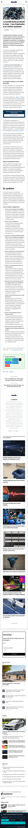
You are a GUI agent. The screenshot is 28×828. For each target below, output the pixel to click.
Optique (5, 477)
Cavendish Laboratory (18, 130)
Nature (17, 97)
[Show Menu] (1, 2)
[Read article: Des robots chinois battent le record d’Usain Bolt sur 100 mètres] (14, 606)
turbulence (11, 371)
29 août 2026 (11, 734)
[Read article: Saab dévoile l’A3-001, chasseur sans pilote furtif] (14, 562)
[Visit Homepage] (14, 2)
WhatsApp (9, 359)
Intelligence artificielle (8, 546)
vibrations (11, 71)
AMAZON (3, 798)
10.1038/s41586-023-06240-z (17, 349)
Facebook (9, 362)
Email (8, 365)
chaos (7, 371)
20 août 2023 (12, 29)
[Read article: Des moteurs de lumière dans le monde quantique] (14, 494)
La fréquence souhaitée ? (8, 647)
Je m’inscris (12, 822)
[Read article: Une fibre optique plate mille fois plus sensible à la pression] (14, 471)
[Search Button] (26, 2)
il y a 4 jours (5, 619)
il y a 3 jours (5, 552)
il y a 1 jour (5, 506)
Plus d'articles (14, 623)
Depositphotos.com (17, 791)
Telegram (16, 362)
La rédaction (6, 29)
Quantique (6, 500)
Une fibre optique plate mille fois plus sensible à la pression (13, 776)
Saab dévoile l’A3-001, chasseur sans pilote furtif (14, 571)
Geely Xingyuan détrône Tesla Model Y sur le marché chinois (14, 774)
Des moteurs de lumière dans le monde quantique (12, 779)
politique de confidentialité (21, 826)
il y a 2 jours (5, 529)
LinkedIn (16, 359)
